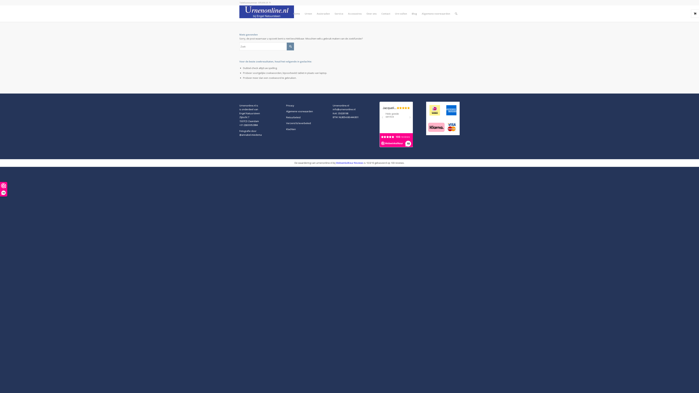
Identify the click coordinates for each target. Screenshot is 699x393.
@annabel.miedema (250, 134)
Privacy (290, 105)
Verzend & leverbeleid (298, 123)
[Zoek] (456, 13)
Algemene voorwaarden (299, 111)
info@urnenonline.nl (344, 109)
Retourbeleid (293, 117)
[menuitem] (296, 13)
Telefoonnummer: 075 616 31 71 (255, 2)
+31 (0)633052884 (248, 125)
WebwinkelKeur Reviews (349, 162)
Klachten (291, 129)
